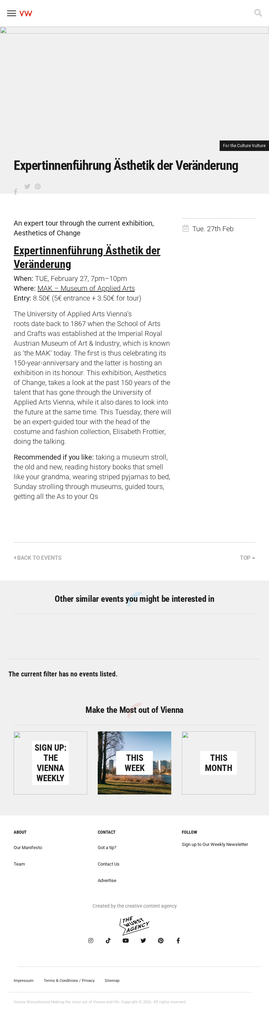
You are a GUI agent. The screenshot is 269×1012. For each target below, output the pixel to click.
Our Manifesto (28, 847)
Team (19, 864)
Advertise (107, 880)
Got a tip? (107, 847)
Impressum (24, 980)
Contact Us (108, 864)
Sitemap (112, 980)
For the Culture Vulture (244, 145)
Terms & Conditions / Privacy (69, 980)
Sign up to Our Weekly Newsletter (215, 844)
